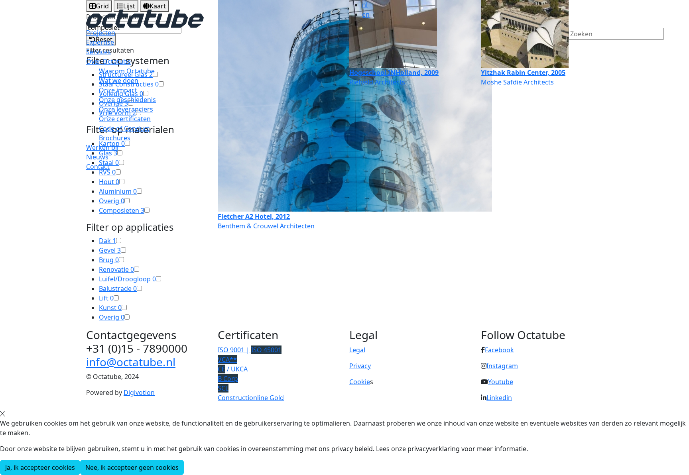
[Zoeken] (574, 47)
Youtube (500, 381)
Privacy (360, 365)
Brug (109, 259)
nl (365, 4)
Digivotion (139, 392)
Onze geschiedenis (127, 99)
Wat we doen (118, 80)
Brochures (114, 137)
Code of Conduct (124, 128)
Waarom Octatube (127, 71)
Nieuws (97, 157)
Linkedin (499, 397)
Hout (109, 181)
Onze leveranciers (126, 109)
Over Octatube (108, 61)
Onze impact (118, 90)
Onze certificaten (125, 118)
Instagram (502, 365)
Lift (106, 298)
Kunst (110, 307)
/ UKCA (233, 369)
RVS (107, 172)
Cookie (359, 381)
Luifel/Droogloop (127, 279)
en (366, 14)
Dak (107, 240)
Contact (98, 166)
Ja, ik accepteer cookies (40, 467)
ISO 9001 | (250, 349)
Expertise (100, 42)
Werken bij (102, 147)
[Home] (145, 18)
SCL (223, 388)
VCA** (227, 359)
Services (98, 51)
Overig (111, 200)
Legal (357, 349)
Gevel (110, 250)
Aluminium (118, 191)
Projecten (100, 32)
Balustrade (118, 288)
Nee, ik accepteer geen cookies (132, 467)
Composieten (121, 210)
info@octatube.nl (130, 361)
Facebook (499, 349)
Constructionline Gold (251, 397)
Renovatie (116, 269)
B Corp (228, 378)
